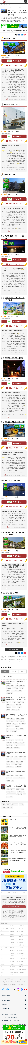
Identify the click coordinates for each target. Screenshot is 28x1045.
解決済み (23, 671)
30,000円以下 (13, 731)
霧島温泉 (2, 966)
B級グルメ (14, 709)
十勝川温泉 (21, 926)
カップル (12, 718)
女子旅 (8, 690)
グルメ (14, 707)
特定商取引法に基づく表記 (17, 1024)
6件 (17, 497)
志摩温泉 (2, 972)
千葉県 (16, 685)
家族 (8, 775)
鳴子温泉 (21, 928)
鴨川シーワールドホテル (12, 104)
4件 (17, 551)
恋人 (8, 718)
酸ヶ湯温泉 (12, 966)
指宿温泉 (12, 975)
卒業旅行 (9, 707)
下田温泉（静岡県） (4, 948)
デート (12, 726)
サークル (9, 702)
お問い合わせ (5, 1014)
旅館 (17, 761)
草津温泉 (21, 934)
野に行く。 (6, 982)
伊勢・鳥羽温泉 (22, 969)
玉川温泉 (21, 966)
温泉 (17, 688)
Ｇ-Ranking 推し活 (5, 984)
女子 (8, 685)
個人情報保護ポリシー (7, 1021)
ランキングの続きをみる (14, 649)
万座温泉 (12, 936)
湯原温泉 (2, 964)
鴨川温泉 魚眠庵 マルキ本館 (14, 422)
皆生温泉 (21, 961)
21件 (17, 131)
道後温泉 (12, 958)
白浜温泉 (21, 955)
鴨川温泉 (9, 723)
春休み (23, 723)
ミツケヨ (15, 982)
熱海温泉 (2, 975)
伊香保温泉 (3, 936)
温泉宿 (8, 709)
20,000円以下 (10, 693)
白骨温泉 (2, 942)
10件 (17, 254)
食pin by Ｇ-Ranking (13, 984)
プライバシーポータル (19, 1021)
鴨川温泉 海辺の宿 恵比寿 (14, 358)
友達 (8, 756)
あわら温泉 (12, 950)
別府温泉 (12, 964)
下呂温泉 (2, 953)
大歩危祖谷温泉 (13, 972)
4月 (13, 688)
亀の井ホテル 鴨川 (11, 593)
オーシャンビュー (10, 728)
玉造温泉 (12, 961)
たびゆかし (21, 982)
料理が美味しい (10, 766)
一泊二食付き (14, 764)
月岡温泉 (12, 942)
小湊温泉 (9, 688)
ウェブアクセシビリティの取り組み (10, 1017)
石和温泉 (21, 942)
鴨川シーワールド (10, 704)
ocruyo (16, 979)
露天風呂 (21, 688)
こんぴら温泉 (22, 958)
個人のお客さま (6, 996)
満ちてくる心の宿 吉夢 (12, 480)
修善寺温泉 (21, 945)
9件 (17, 316)
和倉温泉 (12, 947)
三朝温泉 (2, 961)
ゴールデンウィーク (11, 794)
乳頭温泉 (12, 928)
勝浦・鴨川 (22, 685)
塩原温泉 (12, 939)
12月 (20, 742)
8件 (17, 378)
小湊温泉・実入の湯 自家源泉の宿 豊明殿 (14, 533)
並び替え (3, 676)
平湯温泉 (12, 953)
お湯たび (20, 979)
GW (23, 791)
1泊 (8, 731)
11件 (17, 194)
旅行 (20, 690)
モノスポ (23, 981)
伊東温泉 (12, 945)
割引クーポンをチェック (15, 65)
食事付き (22, 728)
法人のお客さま (6, 1000)
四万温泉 (21, 936)
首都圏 (12, 685)
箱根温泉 (12, 969)
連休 (18, 794)
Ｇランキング (6, 979)
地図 (11, 57)
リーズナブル (14, 690)
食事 (12, 745)
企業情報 (4, 1004)
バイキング (19, 707)
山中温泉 (21, 947)
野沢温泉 (21, 939)
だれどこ (12, 979)
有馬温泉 (12, 955)
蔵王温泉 (2, 934)
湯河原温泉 (3, 945)
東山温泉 (21, 931)
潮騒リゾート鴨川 (10, 175)
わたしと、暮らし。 (5, 981)
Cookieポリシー (6, 1024)
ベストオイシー (18, 981)
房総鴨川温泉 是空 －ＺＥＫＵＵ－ (14, 237)
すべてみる (23, 814)
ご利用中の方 (5, 1008)
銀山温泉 (12, 934)
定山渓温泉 (3, 926)
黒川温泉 (21, 964)
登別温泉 (12, 926)
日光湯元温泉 (3, 969)
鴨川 (23, 702)
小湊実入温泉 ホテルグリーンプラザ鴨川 (14, 299)
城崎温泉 (2, 955)
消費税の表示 (13, 1014)
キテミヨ (12, 981)
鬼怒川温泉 (3, 939)
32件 (17, 55)
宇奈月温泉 (21, 950)
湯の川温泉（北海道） (4, 929)
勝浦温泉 (2, 958)
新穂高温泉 (21, 953)
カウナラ (11, 982)
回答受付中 (14, 671)
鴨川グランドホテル (10, 38)
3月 (13, 723)
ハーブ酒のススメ (21, 984)
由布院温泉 (21, 972)
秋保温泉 (12, 931)
